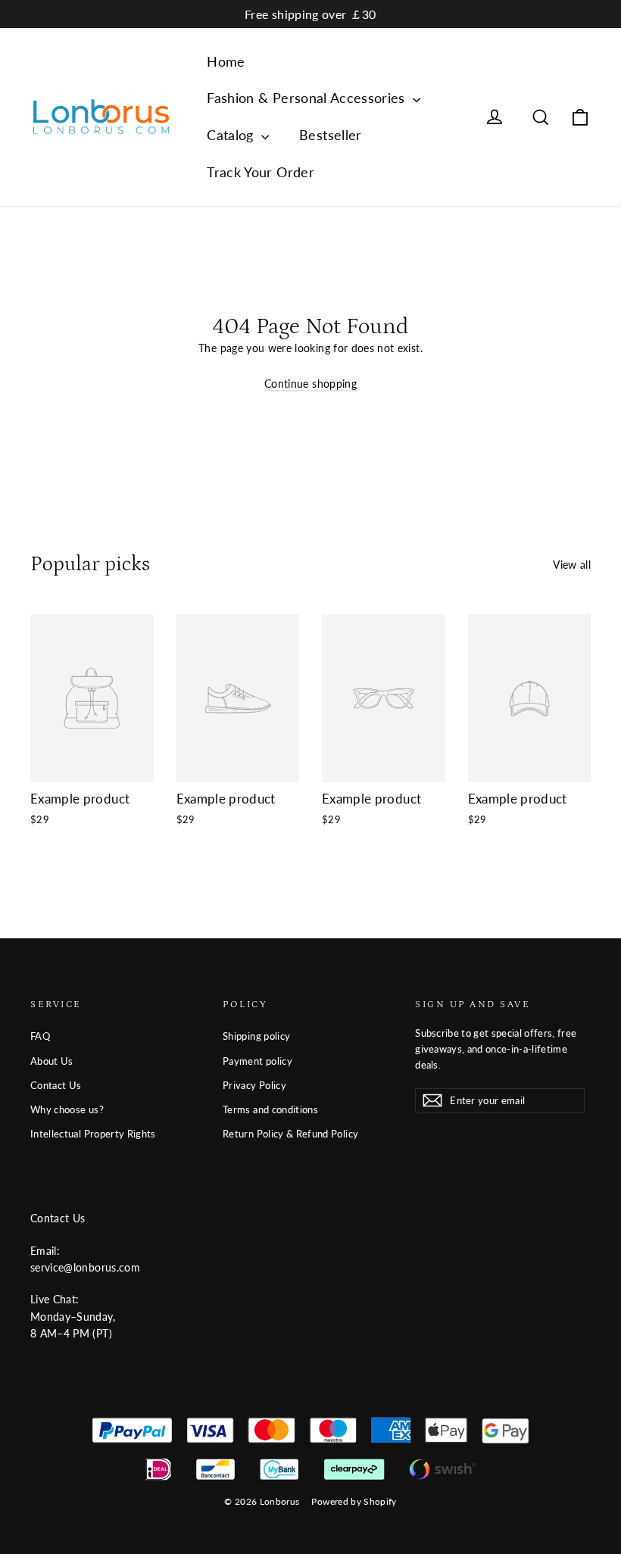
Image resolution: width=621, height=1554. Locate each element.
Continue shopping (310, 383)
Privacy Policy (254, 1085)
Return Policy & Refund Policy (290, 1134)
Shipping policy (256, 1036)
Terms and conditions (270, 1109)
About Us (51, 1061)
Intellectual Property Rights (93, 1134)
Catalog (232, 134)
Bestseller (330, 134)
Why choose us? (67, 1109)
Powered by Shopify (353, 1501)
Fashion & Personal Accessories (308, 97)
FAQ (40, 1036)
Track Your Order (260, 172)
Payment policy (257, 1061)
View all (572, 564)
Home (226, 61)
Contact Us (56, 1085)
